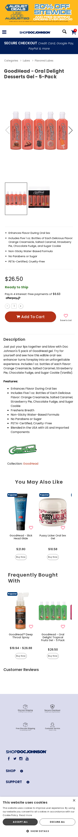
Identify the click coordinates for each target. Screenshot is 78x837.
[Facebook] (9, 759)
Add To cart (33, 316)
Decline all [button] (57, 821)
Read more (25, 815)
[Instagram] (21, 759)
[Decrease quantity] (7, 306)
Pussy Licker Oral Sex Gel (53, 537)
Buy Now (21, 556)
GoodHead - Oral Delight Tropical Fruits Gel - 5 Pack (53, 637)
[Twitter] (15, 759)
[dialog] (39, 817)
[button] (4, 33)
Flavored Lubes (44, 61)
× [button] (74, 800)
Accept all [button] (20, 821)
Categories (11, 61)
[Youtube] (27, 759)
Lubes (26, 61)
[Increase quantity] (20, 306)
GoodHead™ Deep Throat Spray (21, 636)
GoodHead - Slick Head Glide (21, 537)
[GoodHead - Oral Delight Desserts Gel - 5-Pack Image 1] (39, 130)
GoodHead (30, 464)
